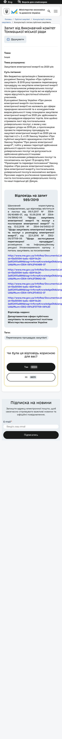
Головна (8, 19)
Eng (10, 2)
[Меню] (55, 11)
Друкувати (17, 39)
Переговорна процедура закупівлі (26, 337)
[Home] (24, 11)
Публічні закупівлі (22, 19)
